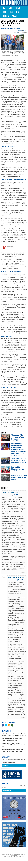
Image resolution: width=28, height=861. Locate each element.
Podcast (14, 16)
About (10, 8)
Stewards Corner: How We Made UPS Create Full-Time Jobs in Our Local (12, 750)
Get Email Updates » (7, 766)
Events (11, 12)
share (23, 572)
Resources (6, 16)
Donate (18, 8)
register (20, 32)
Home (4, 8)
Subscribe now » (6, 790)
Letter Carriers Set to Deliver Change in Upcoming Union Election (13, 739)
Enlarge (20, 30)
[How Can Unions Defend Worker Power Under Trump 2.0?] (14, 846)
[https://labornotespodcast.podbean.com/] (14, 819)
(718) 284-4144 (14, 855)
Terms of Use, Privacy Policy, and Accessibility (14, 858)
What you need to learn (16, 577)
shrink (24, 30)
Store (4, 12)
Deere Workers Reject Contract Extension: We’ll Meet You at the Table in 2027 (13, 745)
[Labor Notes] (14, 2)
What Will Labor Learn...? (11, 492)
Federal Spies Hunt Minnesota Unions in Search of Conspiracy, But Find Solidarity (14, 734)
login (16, 32)
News (17, 12)
